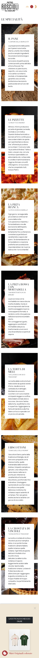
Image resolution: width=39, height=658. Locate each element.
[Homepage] (10, 7)
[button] (31, 6)
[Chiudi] (35, 608)
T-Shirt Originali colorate (19, 653)
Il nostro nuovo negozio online (19, 620)
